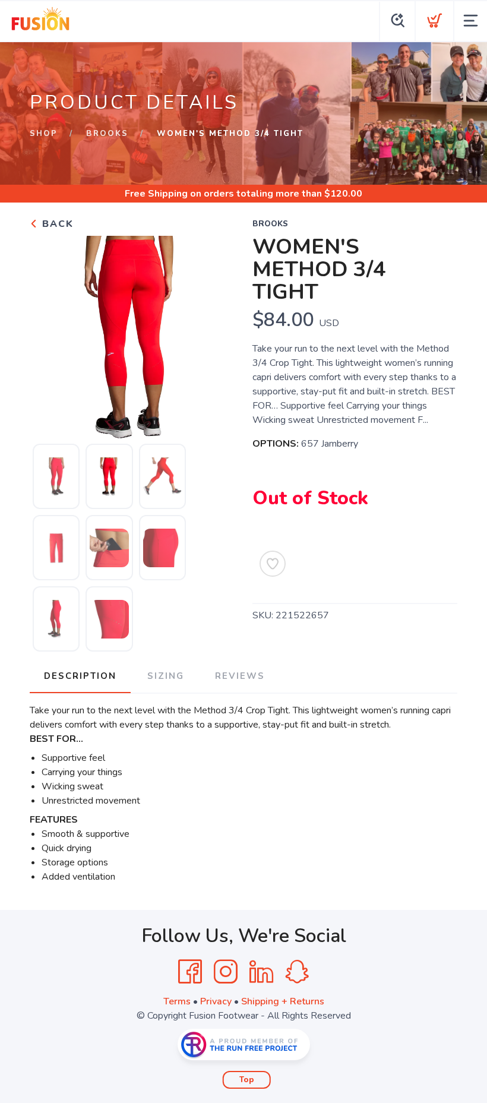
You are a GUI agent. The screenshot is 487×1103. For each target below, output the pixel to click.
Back (56, 223)
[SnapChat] (297, 972)
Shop (44, 133)
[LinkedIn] (261, 972)
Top (246, 1079)
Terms (177, 1001)
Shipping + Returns (282, 1001)
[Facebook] (190, 972)
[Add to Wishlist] (273, 564)
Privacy (216, 1001)
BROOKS (107, 133)
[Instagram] (226, 972)
